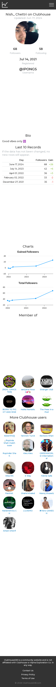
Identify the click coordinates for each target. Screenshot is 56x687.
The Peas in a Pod (46, 410)
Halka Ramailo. (28, 409)
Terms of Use (28, 678)
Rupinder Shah (9, 454)
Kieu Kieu (28, 453)
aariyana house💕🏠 (28, 390)
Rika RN (9, 476)
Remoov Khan (47, 436)
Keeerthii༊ (9, 436)
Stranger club (46, 389)
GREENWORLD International (47, 456)
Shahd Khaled (28, 493)
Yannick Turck (28, 436)
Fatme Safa (46, 476)
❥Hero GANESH (47, 512)
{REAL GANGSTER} (9, 390)
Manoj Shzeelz (46, 493)
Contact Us (28, 670)
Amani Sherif (9, 531)
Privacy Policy (28, 674)
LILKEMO (28, 510)
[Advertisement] (28, 105)
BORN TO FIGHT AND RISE (9, 410)
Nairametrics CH (9, 512)
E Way (28, 476)
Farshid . (9, 493)
